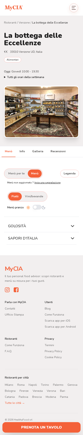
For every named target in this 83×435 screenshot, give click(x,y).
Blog (48, 309)
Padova (23, 397)
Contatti (10, 309)
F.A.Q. (8, 351)
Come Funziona (54, 315)
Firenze (24, 391)
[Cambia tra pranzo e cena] (37, 207)
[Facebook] (16, 289)
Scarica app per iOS (57, 321)
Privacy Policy (53, 351)
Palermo (58, 385)
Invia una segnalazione (47, 182)
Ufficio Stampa (14, 315)
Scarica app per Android (60, 327)
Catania (10, 397)
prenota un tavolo (41, 427)
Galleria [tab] (37, 151)
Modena (51, 397)
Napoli (33, 385)
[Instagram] (7, 289)
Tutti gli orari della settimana (25, 77)
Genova (72, 385)
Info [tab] (22, 151)
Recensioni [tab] (58, 151)
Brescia (37, 397)
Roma (21, 385)
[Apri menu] (73, 7)
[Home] (14, 7)
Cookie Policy (53, 357)
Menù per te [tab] (16, 173)
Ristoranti (10, 23)
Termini (49, 345)
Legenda (70, 173)
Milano (9, 385)
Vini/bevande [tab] (34, 196)
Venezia (38, 391)
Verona (51, 391)
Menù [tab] (8, 151)
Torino (45, 385)
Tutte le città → (15, 403)
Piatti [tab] (15, 196)
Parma (64, 397)
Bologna (10, 391)
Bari (62, 391)
